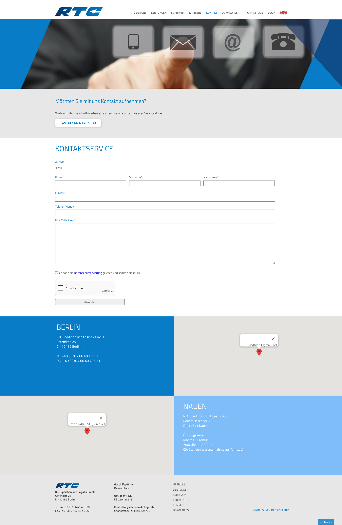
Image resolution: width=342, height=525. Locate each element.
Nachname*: (211, 177)
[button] (259, 352)
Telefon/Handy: (64, 207)
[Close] (273, 339)
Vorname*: (136, 177)
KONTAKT (178, 505)
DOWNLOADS (181, 510)
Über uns (140, 13)
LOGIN (271, 13)
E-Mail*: (60, 193)
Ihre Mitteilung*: (65, 220)
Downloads (230, 13)
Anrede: (60, 162)
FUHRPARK (179, 495)
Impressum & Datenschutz (271, 509)
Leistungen (158, 13)
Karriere (195, 13)
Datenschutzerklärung (88, 273)
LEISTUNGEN (180, 489)
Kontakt (211, 13)
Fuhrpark (177, 13)
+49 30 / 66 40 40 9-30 (78, 122)
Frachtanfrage (252, 13)
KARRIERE (179, 500)
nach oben (326, 522)
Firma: (59, 177)
